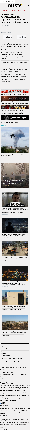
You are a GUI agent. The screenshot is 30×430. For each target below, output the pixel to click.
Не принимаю (9, 372)
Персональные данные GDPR (7, 355)
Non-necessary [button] (4, 415)
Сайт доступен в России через (15, 10)
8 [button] (20, 188)
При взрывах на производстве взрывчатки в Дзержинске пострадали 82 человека (13, 154)
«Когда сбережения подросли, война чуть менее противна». (13, 308)
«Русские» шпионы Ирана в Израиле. (15, 333)
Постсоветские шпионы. (15, 210)
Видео (2, 351)
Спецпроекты (4, 86)
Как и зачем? (3, 371)
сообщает (15, 46)
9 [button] (22, 188)
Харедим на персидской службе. (15, 234)
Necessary (3, 403)
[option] (15, 175)
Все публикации (4, 348)
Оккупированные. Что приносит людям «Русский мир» (14, 94)
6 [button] (16, 188)
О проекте (3, 346)
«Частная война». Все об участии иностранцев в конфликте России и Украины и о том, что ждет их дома (14, 102)
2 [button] (7, 188)
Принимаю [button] (3, 372)
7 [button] (18, 188)
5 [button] (14, 188)
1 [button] (5, 188)
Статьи (2, 349)
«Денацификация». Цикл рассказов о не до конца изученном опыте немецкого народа (13, 121)
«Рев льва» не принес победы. (14, 258)
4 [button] (12, 188)
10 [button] (24, 188)
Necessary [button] (2, 402)
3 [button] (9, 188)
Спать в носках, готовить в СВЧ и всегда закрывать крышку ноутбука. (13, 283)
